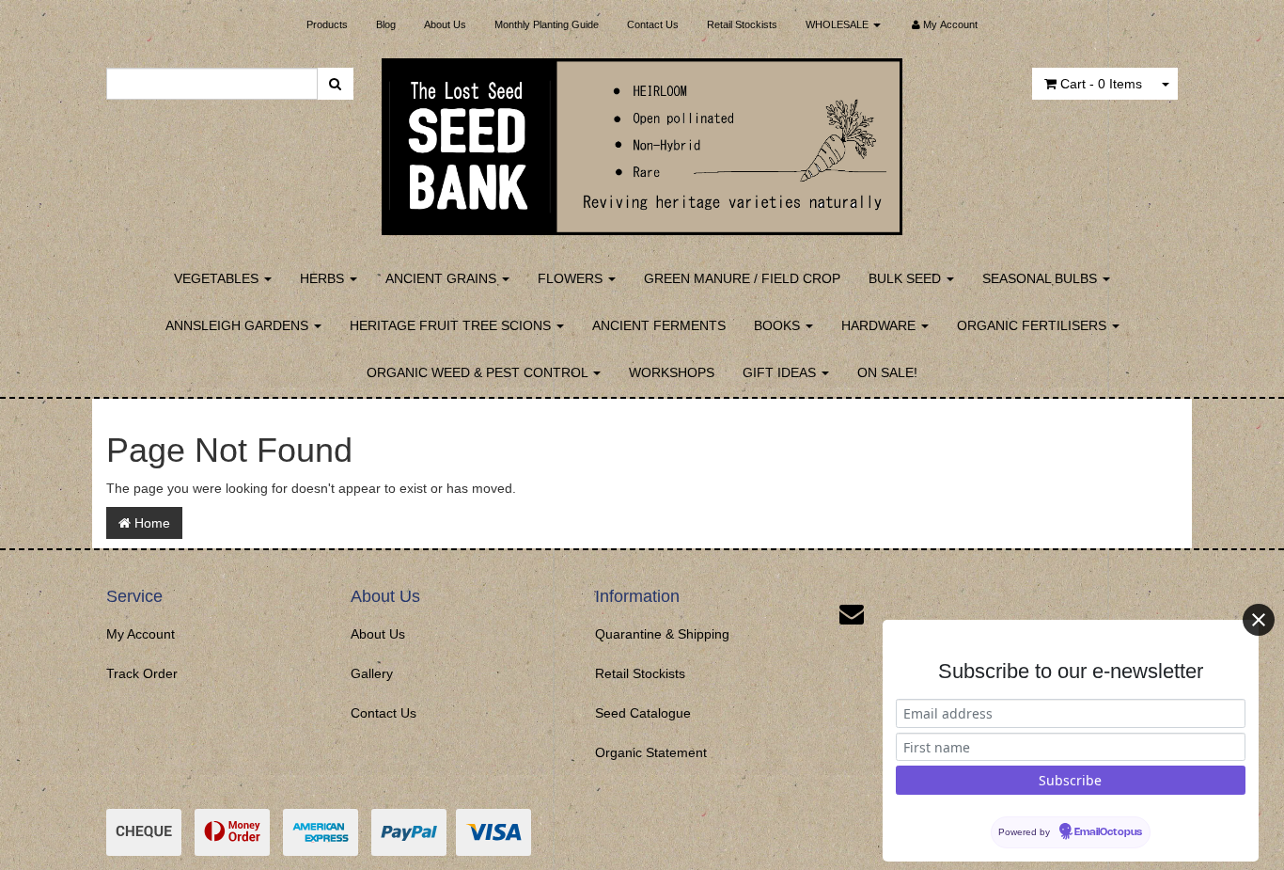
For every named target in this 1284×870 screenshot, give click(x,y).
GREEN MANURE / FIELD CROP (742, 278)
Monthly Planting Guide (546, 24)
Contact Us (653, 24)
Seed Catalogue (643, 712)
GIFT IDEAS (781, 372)
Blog (386, 24)
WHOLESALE (838, 24)
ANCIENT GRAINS (442, 278)
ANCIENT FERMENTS (659, 325)
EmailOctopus (1108, 832)
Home (150, 522)
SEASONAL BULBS (1041, 278)
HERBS (324, 278)
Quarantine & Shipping (662, 633)
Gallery (372, 673)
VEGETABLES (218, 278)
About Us (445, 24)
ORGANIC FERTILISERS (1033, 325)
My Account (140, 633)
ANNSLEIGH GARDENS (238, 325)
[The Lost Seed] (642, 141)
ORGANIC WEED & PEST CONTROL (479, 372)
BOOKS (779, 325)
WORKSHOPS (671, 372)
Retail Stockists (742, 24)
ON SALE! (887, 372)
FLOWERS (572, 278)
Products (327, 24)
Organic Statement (651, 752)
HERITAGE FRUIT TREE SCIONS (452, 325)
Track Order (142, 673)
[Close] (1259, 620)
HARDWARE (880, 325)
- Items (1101, 83)
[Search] (335, 84)
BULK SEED (907, 278)
